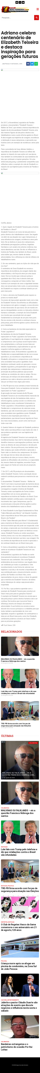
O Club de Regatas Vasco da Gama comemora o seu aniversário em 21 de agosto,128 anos (19, 927)
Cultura (4, 1000)
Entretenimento (13, 1000)
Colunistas (5, 808)
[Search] (36, 17)
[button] (28, 64)
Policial (4, 961)
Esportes (4, 922)
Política (11, 886)
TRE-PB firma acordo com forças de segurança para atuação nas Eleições (16, 725)
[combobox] (17, 17)
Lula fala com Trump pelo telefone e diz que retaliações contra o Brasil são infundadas (18, 692)
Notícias (4, 886)
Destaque (4, 847)
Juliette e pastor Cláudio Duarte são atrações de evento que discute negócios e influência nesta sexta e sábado (19, 1006)
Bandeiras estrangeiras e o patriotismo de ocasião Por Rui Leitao (16, 1047)
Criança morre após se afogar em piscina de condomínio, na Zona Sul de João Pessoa (19, 966)
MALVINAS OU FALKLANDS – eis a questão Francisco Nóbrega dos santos (18, 660)
